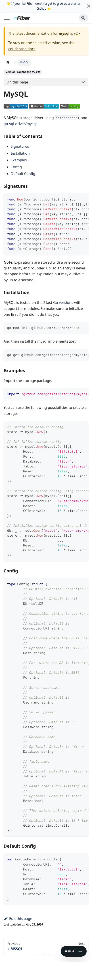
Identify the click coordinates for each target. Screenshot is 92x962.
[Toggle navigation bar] (7, 18)
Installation (20, 153)
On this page (17, 82)
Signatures (20, 146)
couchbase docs (22, 48)
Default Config (23, 173)
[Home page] (8, 62)
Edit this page (20, 918)
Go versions (63, 302)
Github (41, 8)
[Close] (88, 6)
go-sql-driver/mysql (20, 123)
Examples (19, 160)
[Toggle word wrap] (75, 199)
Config (16, 166)
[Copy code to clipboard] (83, 199)
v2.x (77, 33)
